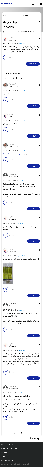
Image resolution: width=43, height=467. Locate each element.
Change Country (7, 460)
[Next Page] (20, 78)
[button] (36, 38)
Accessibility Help (8, 445)
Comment (32, 64)
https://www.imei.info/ (11, 154)
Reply (34, 106)
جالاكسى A (21, 43)
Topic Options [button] (36, 20)
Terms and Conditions (10, 449)
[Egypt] (6, 3)
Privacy (4, 452)
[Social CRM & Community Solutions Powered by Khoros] (34, 438)
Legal (3, 456)
